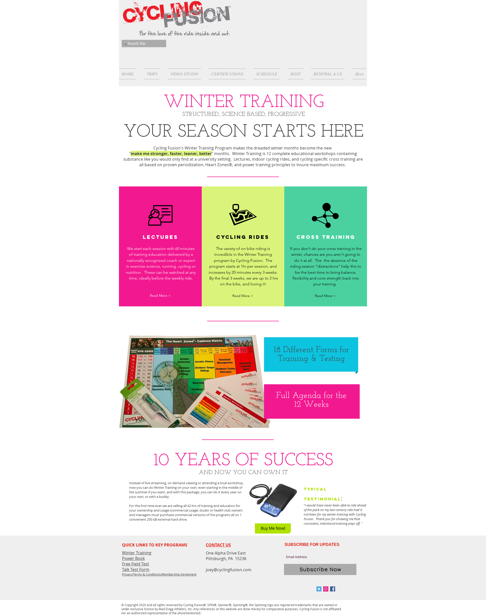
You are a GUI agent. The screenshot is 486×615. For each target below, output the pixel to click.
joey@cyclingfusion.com (228, 569)
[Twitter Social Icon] (318, 588)
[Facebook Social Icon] (332, 588)
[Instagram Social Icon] (325, 588)
